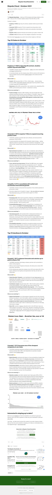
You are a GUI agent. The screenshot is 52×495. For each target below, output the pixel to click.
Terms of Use (31, 465)
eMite (31, 69)
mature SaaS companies (24, 158)
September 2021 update (14, 278)
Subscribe (44, 1)
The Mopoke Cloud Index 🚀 (14, 449)
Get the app (31, 490)
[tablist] (13, 446)
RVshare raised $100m (26, 228)
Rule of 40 (19, 310)
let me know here (21, 424)
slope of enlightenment (34, 106)
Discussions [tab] (15, 446)
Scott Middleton (14, 468)
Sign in (49, 1)
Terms (27, 487)
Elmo (13, 359)
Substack (20, 492)
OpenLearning (38, 277)
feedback (16, 415)
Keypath (42, 278)
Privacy (24, 487)
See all (9, 472)
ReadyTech (11, 312)
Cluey (39, 310)
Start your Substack (23, 490)
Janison (21, 306)
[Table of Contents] (1, 248)
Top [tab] (8, 446)
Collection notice (31, 487)
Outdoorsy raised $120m (15, 226)
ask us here (10, 419)
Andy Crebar (12, 11)
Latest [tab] (11, 446)
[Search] (37, 2)
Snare (12, 71)
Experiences (21, 360)
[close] (36, 452)
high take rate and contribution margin (28, 207)
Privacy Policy (34, 466)
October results (19, 352)
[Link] (6, 40)
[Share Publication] (39, 2)
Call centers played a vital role (24, 82)
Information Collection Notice (25, 466)
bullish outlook (28, 74)
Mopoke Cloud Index (14, 17)
